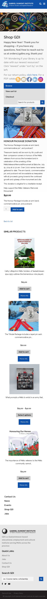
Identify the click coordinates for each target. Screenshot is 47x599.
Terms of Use (6, 593)
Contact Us (7, 563)
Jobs (4, 559)
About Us (6, 556)
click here (32, 75)
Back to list (8, 221)
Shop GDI (6, 567)
